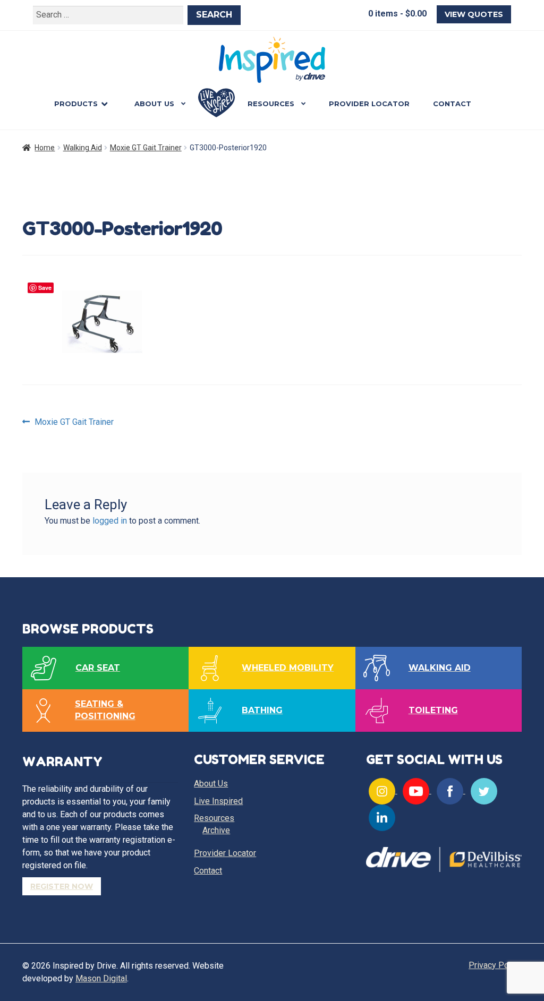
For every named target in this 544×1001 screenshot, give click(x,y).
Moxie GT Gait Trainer (146, 147)
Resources (271, 103)
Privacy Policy (495, 965)
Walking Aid (82, 147)
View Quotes (474, 14)
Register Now (61, 886)
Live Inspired (216, 102)
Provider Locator (369, 103)
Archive (216, 830)
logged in (109, 521)
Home (45, 147)
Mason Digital (101, 978)
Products (76, 103)
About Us (154, 103)
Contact (452, 103)
